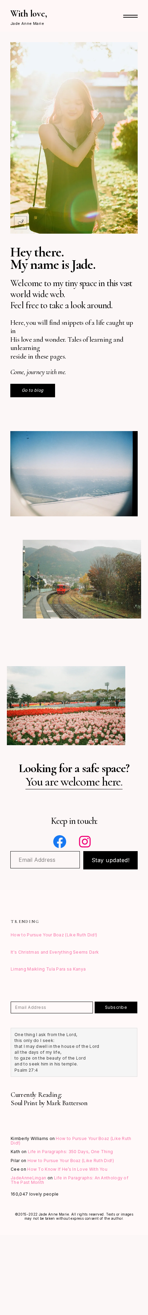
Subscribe (116, 1007)
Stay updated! (111, 860)
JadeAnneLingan (28, 1177)
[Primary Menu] (130, 16)
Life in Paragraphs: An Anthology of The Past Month (69, 1180)
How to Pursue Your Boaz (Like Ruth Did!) (54, 934)
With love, (28, 13)
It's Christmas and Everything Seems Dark (55, 952)
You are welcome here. (74, 781)
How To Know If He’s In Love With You (67, 1169)
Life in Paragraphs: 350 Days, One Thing (70, 1151)
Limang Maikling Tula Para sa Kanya (48, 969)
